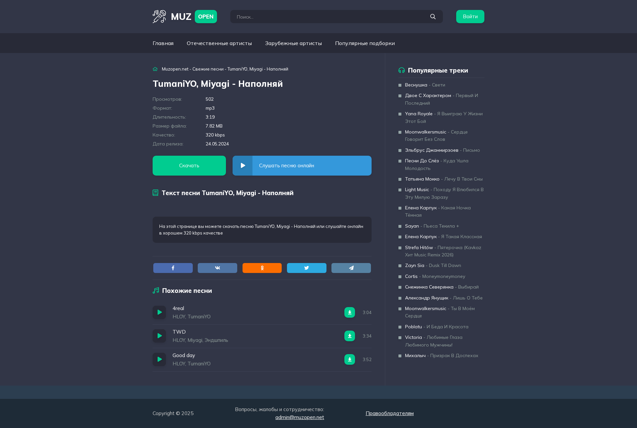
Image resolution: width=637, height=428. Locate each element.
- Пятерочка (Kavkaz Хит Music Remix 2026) (443, 251)
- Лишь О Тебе (444, 298)
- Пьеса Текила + (432, 226)
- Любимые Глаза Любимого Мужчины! (433, 341)
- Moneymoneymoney (435, 276)
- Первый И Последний (441, 99)
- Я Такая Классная (443, 237)
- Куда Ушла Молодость (436, 164)
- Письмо (442, 150)
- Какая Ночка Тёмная (438, 211)
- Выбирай (442, 287)
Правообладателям (390, 413)
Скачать (189, 165)
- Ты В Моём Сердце (440, 312)
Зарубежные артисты (293, 43)
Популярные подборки (365, 43)
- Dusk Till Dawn (433, 265)
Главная (163, 43)
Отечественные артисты (219, 43)
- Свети (425, 85)
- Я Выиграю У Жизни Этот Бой (444, 117)
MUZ (192, 16)
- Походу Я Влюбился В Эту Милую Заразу (444, 193)
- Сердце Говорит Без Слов (436, 135)
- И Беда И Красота (436, 327)
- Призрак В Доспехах (441, 355)
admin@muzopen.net (299, 417)
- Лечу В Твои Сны (444, 179)
